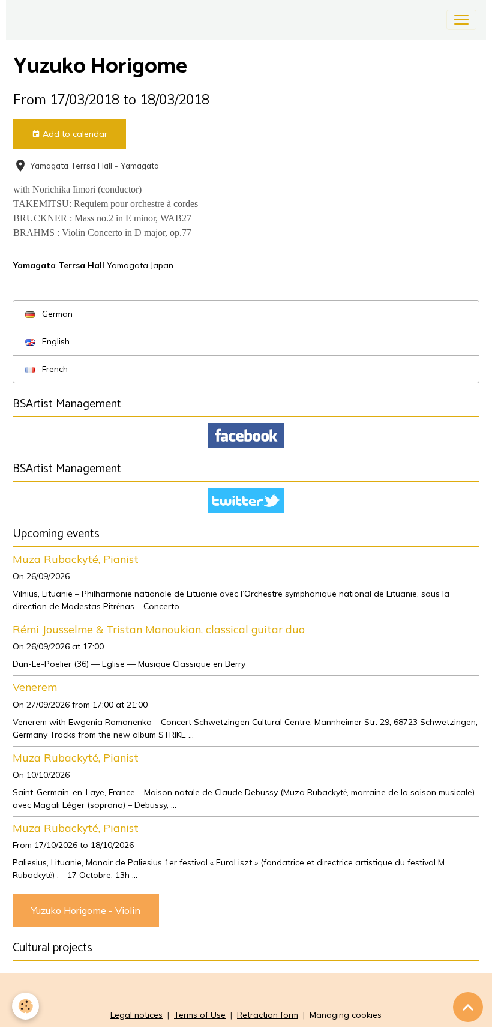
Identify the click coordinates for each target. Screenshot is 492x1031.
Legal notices (136, 1014)
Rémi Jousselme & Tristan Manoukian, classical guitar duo (159, 629)
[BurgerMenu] (461, 20)
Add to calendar (73, 133)
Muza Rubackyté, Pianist (76, 558)
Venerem (35, 686)
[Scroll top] (468, 1007)
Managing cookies (346, 1014)
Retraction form (267, 1014)
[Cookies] (25, 1006)
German (56, 313)
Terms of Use (200, 1014)
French (54, 369)
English (55, 341)
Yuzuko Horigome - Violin (85, 910)
